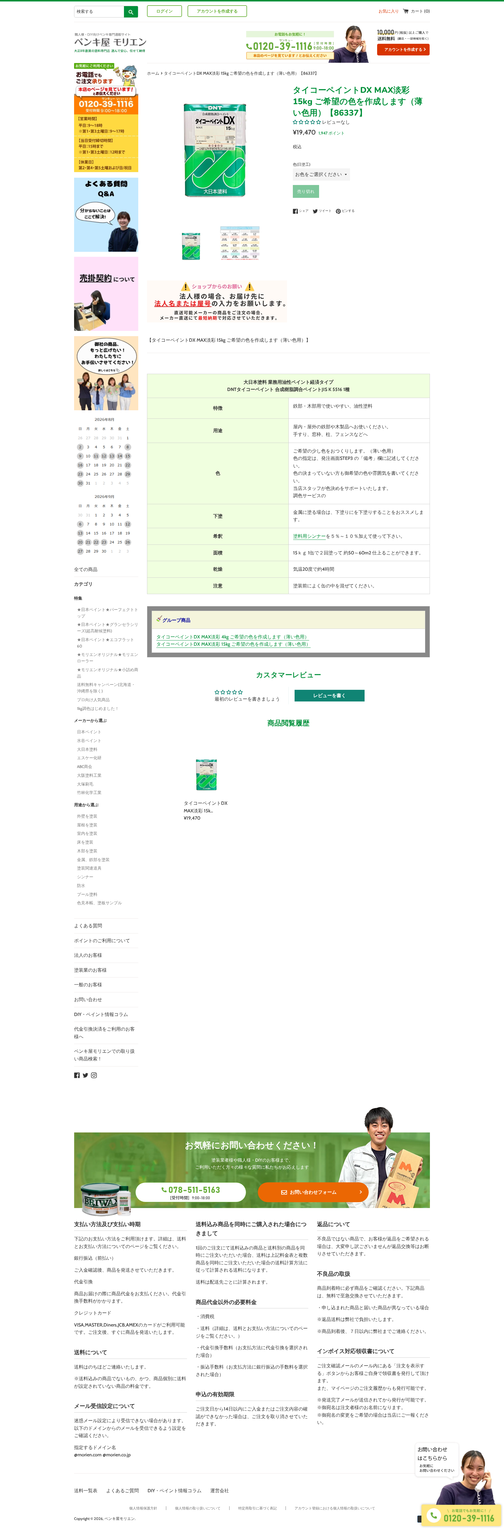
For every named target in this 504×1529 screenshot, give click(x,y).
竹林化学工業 (89, 792)
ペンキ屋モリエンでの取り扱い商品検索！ (104, 1055)
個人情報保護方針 (143, 1508)
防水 (81, 885)
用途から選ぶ (86, 804)
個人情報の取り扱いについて (197, 1508)
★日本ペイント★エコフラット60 (105, 642)
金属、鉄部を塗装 (93, 859)
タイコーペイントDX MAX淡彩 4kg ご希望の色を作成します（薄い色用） (232, 637)
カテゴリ (83, 584)
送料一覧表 (85, 1490)
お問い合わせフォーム (313, 1192)
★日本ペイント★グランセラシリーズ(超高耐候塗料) (107, 627)
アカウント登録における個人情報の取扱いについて (335, 1508)
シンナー (85, 877)
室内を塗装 (87, 833)
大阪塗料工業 (89, 775)
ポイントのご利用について (102, 940)
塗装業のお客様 (90, 970)
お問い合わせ (88, 999)
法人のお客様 (88, 955)
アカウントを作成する (217, 11)
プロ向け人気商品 (93, 699)
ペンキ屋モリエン (119, 1518)
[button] (307, 122)
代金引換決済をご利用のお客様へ (104, 1032)
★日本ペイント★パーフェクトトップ (107, 612)
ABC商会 (84, 766)
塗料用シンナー (309, 536)
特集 (78, 598)
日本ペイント (89, 731)
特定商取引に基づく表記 (257, 1508)
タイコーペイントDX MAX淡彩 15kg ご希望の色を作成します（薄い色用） (233, 644)
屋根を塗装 (87, 825)
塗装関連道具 (89, 868)
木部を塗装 (87, 851)
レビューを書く (329, 695)
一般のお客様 (88, 984)
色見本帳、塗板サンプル (99, 902)
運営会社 (219, 1490)
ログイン (164, 11)
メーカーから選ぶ (90, 720)
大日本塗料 (87, 749)
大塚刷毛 (85, 784)
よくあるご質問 (122, 1490)
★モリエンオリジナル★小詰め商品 (107, 672)
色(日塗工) (301, 164)
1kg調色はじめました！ (98, 708)
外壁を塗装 (87, 816)
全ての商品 (85, 569)
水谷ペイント (89, 740)
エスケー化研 (89, 757)
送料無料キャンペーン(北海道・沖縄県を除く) (106, 687)
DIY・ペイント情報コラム (101, 1014)
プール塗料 (87, 894)
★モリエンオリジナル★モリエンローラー (107, 657)
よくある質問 (88, 925)
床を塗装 (85, 842)
